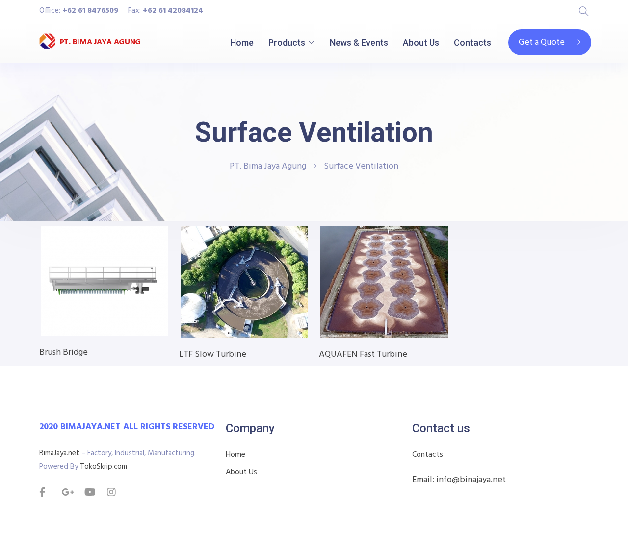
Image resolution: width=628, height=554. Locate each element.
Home (242, 42)
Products (286, 42)
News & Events (359, 42)
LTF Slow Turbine (212, 354)
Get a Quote (542, 42)
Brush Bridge (63, 352)
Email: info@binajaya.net (459, 480)
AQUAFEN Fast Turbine (363, 354)
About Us (421, 42)
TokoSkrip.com (103, 467)
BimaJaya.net (59, 453)
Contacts (472, 42)
